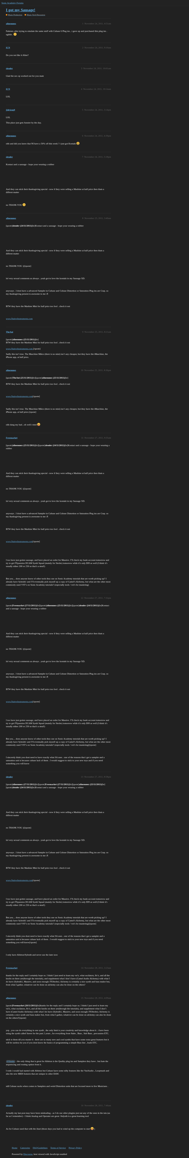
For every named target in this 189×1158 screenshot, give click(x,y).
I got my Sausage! (20, 10)
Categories (25, 1148)
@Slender (10, 1061)
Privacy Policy (75, 1148)
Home (14, 1148)
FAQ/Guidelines (40, 1148)
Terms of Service (58, 1148)
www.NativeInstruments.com (19, 318)
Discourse (27, 1154)
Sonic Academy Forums (12, 3)
